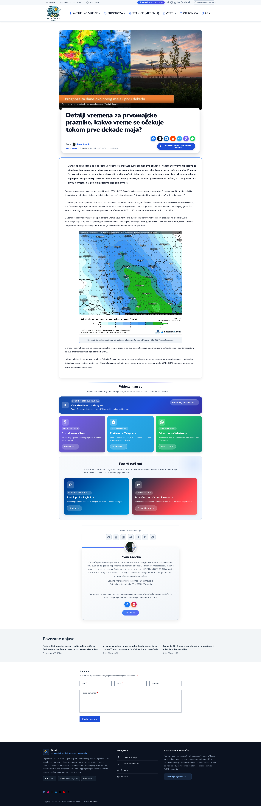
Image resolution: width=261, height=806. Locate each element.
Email (119, 683)
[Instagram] (171, 2)
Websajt (155, 683)
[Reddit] (173, 138)
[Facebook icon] (127, 604)
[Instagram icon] (134, 604)
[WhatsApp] (192, 138)
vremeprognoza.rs (176, 776)
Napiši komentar (90, 693)
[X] (182, 2)
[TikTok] (189, 2)
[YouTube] (185, 2)
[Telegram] (179, 138)
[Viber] (186, 138)
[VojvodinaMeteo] (53, 13)
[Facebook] (168, 2)
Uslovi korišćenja (129, 757)
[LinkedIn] (178, 2)
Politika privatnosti (130, 763)
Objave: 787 (130, 612)
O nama (124, 770)
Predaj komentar (89, 719)
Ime (84, 683)
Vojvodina (71, 148)
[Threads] (175, 2)
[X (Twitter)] (160, 138)
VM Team (94, 801)
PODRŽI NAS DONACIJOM (152, 2)
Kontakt (124, 776)
